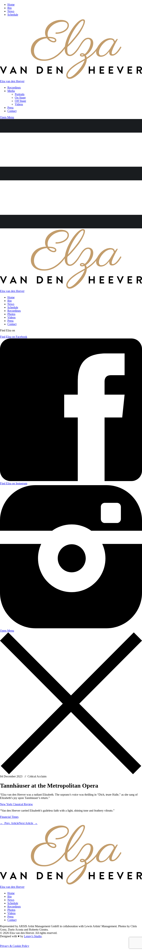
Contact (11, 111)
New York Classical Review (16, 804)
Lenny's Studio (33, 936)
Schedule (12, 14)
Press (10, 107)
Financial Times (9, 816)
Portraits (19, 94)
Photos (11, 314)
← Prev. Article (9, 823)
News (10, 11)
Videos (19, 104)
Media (11, 90)
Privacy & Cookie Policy (14, 945)
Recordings (14, 87)
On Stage (20, 97)
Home (11, 4)
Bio (9, 7)
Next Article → (28, 823)
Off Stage (20, 100)
